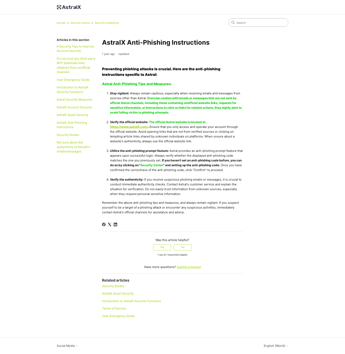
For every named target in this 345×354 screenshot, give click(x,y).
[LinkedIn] (115, 224)
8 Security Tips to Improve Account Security (75, 48)
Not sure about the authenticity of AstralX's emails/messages (73, 146)
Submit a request (189, 267)
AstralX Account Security (74, 107)
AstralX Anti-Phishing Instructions (72, 125)
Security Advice (80, 22)
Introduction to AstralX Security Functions (72, 89)
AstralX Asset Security (72, 115)
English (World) (275, 345)
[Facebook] (104, 224)
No (182, 247)
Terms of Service (114, 308)
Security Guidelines (107, 22)
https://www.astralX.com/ (129, 127)
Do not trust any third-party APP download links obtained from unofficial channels (76, 65)
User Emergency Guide (73, 80)
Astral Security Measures (74, 99)
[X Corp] (109, 224)
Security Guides (68, 135)
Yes (162, 247)
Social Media (66, 345)
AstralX (61, 22)
